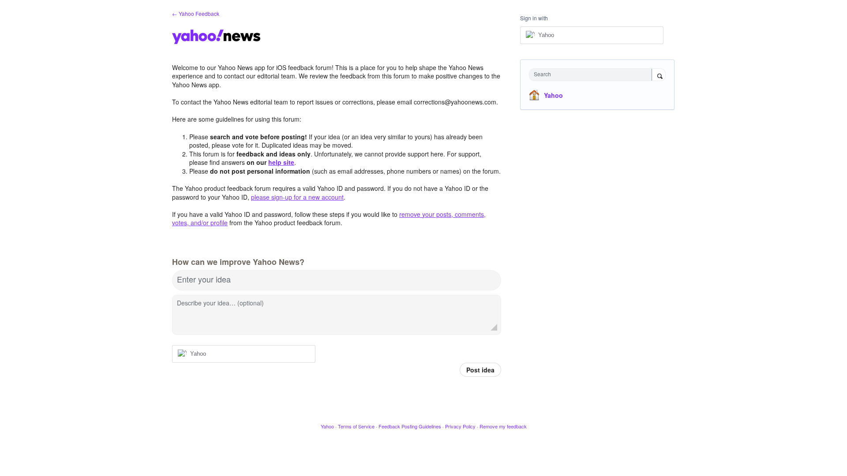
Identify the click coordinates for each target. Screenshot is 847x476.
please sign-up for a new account (297, 197)
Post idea (480, 369)
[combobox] (592, 74)
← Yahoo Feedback (195, 13)
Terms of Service (356, 426)
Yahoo (553, 95)
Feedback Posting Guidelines (410, 426)
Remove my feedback (503, 426)
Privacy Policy (460, 426)
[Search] (659, 75)
